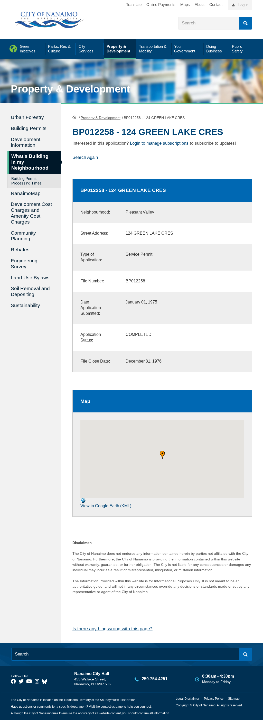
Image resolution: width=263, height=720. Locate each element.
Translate (134, 4)
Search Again (85, 157)
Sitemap (234, 698)
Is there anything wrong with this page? (112, 628)
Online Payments (160, 4)
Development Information (25, 142)
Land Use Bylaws (30, 277)
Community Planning (23, 236)
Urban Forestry (27, 117)
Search (245, 23)
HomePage (74, 117)
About (199, 4)
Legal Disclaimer (187, 698)
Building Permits (28, 128)
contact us (108, 706)
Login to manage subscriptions (159, 143)
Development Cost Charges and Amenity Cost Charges (31, 212)
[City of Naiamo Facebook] (13, 681)
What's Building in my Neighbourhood (30, 162)
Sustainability (25, 305)
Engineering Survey (24, 263)
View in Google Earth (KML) (105, 506)
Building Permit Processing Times (26, 180)
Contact (215, 4)
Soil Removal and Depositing (30, 291)
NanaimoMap (26, 193)
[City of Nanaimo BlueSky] (46, 681)
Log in (243, 5)
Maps (185, 4)
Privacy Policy (213, 698)
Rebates (20, 249)
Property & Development (100, 118)
